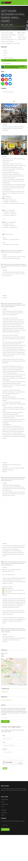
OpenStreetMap (19, 684)
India (7, 24)
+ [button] (2, 660)
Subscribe (5, 721)
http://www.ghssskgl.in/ (6, 700)
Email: (3, 742)
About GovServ (5, 799)
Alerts (4, 55)
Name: (3, 735)
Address (5, 50)
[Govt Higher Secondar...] (14, 672)
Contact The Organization (8, 57)
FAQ (3, 806)
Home (2, 24)
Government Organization (8, 91)
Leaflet (11, 684)
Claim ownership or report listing (9, 60)
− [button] (2, 662)
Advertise (4, 810)
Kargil (11, 24)
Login (3, 814)
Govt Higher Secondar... (14, 674)
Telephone (5, 52)
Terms (3, 801)
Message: (4, 749)
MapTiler (14, 684)
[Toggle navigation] (25, 3)
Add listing (4, 812)
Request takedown (7, 63)
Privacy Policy (5, 804)
